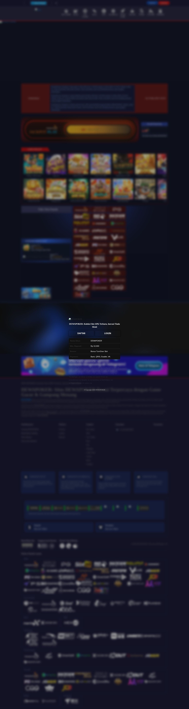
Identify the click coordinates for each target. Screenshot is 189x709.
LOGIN (107, 333)
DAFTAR (81, 333)
